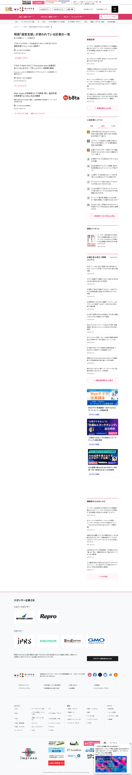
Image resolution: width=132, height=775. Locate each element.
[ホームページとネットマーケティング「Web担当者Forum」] (92, 744)
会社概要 (72, 688)
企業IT (75, 2)
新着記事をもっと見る (104, 108)
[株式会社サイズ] (72, 641)
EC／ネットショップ (37, 726)
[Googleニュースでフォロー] (110, 675)
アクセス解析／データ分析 (57, 22)
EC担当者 (51, 2)
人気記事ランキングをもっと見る (104, 216)
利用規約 (97, 685)
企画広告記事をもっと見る (104, 380)
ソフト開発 (80, 2)
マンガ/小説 (90, 716)
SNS (43, 22)
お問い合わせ (73, 685)
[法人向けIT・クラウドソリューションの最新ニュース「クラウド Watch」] (56, 750)
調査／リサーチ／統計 (97, 22)
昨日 (91, 126)
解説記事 (111, 709)
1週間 (103, 126)
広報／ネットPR (19, 726)
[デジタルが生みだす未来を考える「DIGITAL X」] (74, 757)
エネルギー (76, 3)
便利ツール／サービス (74, 719)
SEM (33, 730)
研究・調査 (98, 2)
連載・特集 (70, 9)
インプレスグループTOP (101, 688)
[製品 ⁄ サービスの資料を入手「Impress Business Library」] (56, 757)
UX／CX (34, 723)
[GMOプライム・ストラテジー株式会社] (96, 641)
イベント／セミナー (92, 719)
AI (38, 22)
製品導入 (64, 2)
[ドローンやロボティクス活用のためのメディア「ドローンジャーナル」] (92, 757)
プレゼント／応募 (113, 716)
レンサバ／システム (54, 723)
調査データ (71, 712)
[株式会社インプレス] (29, 754)
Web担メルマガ (58, 9)
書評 (88, 712)
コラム (70, 716)
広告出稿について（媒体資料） (52, 685)
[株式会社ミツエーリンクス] (24, 617)
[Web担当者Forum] (24, 676)
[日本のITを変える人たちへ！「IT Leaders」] (74, 750)
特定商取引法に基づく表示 (52, 688)
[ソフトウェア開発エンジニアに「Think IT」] (74, 744)
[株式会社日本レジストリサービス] (24, 641)
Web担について (88, 9)
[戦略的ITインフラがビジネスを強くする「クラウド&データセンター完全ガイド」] (56, 744)
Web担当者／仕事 (113, 22)
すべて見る (104, 576)
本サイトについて (24, 685)
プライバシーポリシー (25, 688)
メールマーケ (18, 730)
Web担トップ (17, 27)
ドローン (82, 3)
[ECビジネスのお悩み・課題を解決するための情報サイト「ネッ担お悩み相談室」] (56, 764)
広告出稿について (102, 9)
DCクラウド (91, 2)
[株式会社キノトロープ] (48, 641)
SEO (16, 22)
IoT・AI (86, 2)
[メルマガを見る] (90, 675)
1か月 (113, 126)
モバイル (51, 726)
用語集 (25, 27)
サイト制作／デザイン (74, 22)
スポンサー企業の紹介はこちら (102, 659)
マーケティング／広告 (27, 22)
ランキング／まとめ (73, 723)
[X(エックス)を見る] (100, 675)
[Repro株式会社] (48, 617)
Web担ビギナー (45, 9)
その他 (51, 730)
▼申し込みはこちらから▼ (103, 755)
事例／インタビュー (92, 709)
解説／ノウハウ (72, 709)
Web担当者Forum (24, 9)
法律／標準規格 (19, 723)
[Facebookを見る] (95, 675)
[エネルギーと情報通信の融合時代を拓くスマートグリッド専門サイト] (92, 750)
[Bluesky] (105, 675)
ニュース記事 (112, 712)
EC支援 (92, 3)
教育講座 (87, 3)
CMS (85, 22)
